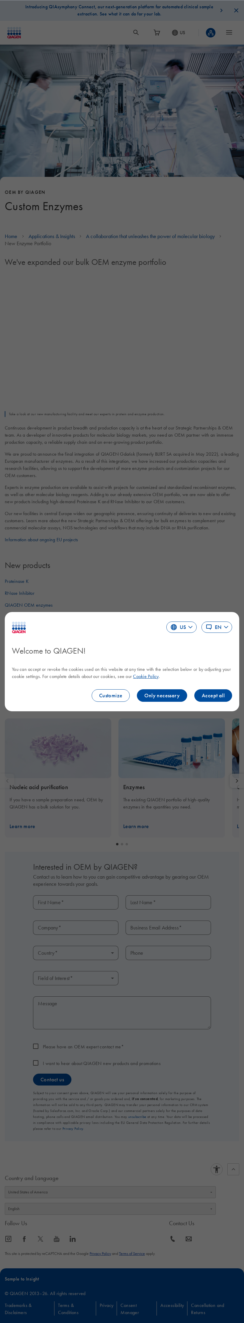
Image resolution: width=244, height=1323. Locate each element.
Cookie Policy (145, 676)
